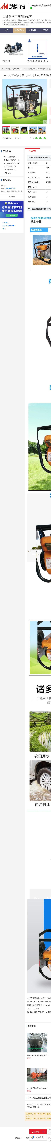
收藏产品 (8, 138)
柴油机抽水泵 (45, 1104)
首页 (1, 69)
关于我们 (18, 1138)
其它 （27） (8, 173)
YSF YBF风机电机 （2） (11, 157)
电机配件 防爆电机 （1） (12, 160)
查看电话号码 (10, 188)
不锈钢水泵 (6, 61)
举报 (18, 138)
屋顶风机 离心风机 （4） (12, 163)
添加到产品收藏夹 (8, 225)
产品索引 (5, 222)
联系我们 (29, 1138)
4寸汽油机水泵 (33, 1104)
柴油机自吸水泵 (33, 1107)
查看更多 (12, 197)
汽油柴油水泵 (16, 69)
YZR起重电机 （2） (10, 166)
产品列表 (8, 69)
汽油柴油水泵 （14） (11, 170)
